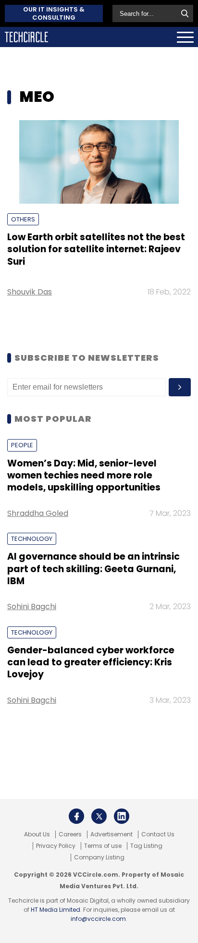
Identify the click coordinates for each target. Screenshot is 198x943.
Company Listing (99, 857)
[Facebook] (76, 816)
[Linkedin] (121, 816)
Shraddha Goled (37, 513)
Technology (31, 538)
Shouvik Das (29, 291)
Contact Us (157, 834)
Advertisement (111, 834)
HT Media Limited (55, 910)
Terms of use (103, 846)
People (22, 445)
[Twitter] (99, 816)
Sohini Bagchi (31, 606)
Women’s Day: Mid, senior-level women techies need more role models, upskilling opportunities (84, 475)
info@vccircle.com (98, 919)
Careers (70, 834)
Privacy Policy (55, 846)
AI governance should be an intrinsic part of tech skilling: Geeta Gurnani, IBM (93, 569)
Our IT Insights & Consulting (54, 13)
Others (23, 219)
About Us (37, 834)
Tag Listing (146, 846)
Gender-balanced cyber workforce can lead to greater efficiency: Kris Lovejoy (90, 662)
